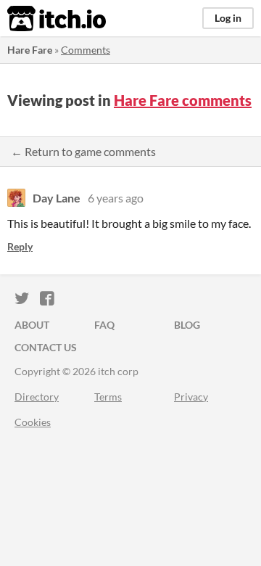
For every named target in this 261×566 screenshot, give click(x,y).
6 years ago (116, 198)
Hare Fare (29, 50)
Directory (36, 396)
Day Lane (56, 198)
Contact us (45, 347)
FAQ (104, 325)
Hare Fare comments (183, 100)
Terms (108, 396)
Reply (20, 246)
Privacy (191, 396)
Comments (85, 50)
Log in (228, 18)
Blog (187, 325)
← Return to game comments (83, 151)
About (31, 325)
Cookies (32, 422)
